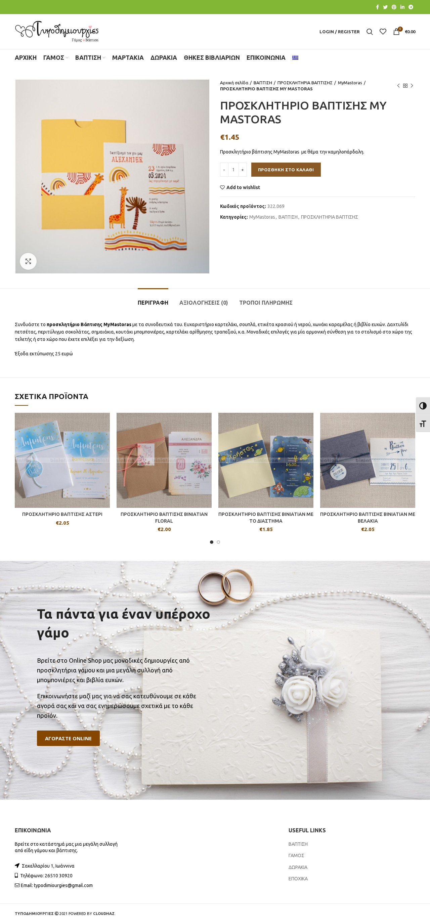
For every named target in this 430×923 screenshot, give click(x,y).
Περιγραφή (153, 303)
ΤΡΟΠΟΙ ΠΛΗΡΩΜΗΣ (266, 303)
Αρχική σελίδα (234, 82)
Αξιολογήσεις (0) (203, 303)
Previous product (398, 85)
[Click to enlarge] (28, 261)
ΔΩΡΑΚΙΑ (298, 867)
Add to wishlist (243, 187)
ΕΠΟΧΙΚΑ (298, 878)
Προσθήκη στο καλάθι (286, 169)
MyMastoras (350, 82)
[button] (68, 738)
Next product (411, 85)
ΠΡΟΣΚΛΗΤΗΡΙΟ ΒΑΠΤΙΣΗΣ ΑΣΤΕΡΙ (62, 514)
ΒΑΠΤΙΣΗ (263, 82)
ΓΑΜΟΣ (296, 855)
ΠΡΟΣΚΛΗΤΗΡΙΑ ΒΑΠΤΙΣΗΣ (305, 82)
